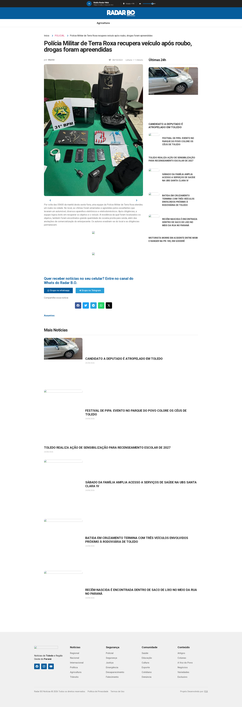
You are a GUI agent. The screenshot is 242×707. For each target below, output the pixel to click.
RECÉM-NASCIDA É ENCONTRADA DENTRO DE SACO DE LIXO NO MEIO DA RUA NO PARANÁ (179, 222)
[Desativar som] (140, 4)
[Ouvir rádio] (89, 3)
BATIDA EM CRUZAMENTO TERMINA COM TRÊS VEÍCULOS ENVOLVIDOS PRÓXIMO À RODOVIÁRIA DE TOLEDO (136, 539)
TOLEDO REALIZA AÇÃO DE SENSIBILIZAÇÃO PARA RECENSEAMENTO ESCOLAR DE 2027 (107, 447)
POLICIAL (60, 35)
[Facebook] (37, 666)
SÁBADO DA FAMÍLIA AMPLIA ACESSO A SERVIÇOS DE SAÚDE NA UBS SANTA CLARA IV (178, 177)
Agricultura (103, 23)
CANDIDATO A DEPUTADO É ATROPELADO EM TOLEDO (166, 125)
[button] (78, 305)
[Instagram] (44, 666)
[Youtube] (51, 666)
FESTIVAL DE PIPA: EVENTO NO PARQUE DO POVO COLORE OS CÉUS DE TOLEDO (178, 141)
